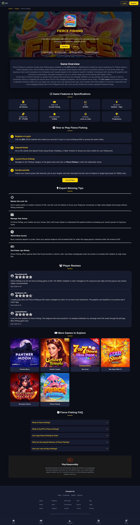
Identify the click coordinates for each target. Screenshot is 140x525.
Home (10, 8)
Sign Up (75, 46)
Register (134, 3)
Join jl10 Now (70, 180)
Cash (90, 504)
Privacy (91, 508)
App (90, 500)
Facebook (66, 495)
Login (124, 3)
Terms (79, 508)
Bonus (79, 504)
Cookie (66, 508)
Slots (53, 504)
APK (78, 500)
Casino (17, 8)
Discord (79, 495)
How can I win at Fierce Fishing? (44, 449)
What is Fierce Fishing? (41, 422)
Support (54, 508)
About (41, 508)
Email (59, 495)
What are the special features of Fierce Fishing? (50, 442)
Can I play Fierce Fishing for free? (45, 436)
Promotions (68, 504)
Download (67, 500)
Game (41, 504)
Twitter (73, 495)
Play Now (65, 46)
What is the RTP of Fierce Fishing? (45, 429)
